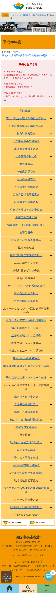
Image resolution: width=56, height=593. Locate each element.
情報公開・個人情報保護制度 (16, 566)
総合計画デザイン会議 (26, 270)
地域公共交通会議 (26, 217)
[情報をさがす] (28, 588)
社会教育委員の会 (26, 156)
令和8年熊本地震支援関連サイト (19, 87)
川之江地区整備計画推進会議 (26, 126)
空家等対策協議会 (26, 427)
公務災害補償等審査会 (26, 194)
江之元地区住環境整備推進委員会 (26, 118)
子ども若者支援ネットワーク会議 (26, 377)
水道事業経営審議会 (26, 148)
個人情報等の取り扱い (37, 570)
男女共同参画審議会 (26, 301)
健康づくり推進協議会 (26, 358)
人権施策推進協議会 (26, 186)
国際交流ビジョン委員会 (26, 343)
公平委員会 (26, 232)
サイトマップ (15, 570)
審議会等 (26, 15)
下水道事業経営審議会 (26, 514)
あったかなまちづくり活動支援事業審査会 (26, 310)
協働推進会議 (26, 247)
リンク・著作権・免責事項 (26, 561)
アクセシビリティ (43, 566)
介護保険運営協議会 (26, 404)
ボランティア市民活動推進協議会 (26, 320)
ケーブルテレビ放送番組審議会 (26, 285)
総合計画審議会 (26, 278)
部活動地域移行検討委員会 (26, 507)
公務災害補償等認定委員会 (26, 209)
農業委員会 (26, 434)
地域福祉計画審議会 (26, 480)
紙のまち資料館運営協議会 (26, 419)
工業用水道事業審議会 (26, 141)
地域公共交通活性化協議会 (26, 442)
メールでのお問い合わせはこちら (28, 555)
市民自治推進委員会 (26, 293)
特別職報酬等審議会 (26, 202)
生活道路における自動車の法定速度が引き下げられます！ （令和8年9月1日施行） (28, 76)
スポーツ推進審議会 (26, 499)
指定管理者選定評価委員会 (26, 255)
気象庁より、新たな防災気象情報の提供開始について (28, 98)
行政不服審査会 (38, 15)
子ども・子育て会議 (26, 457)
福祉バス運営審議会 (26, 412)
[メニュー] (46, 588)
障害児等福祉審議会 (26, 396)
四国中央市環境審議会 (26, 465)
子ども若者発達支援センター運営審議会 (26, 387)
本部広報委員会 (26, 171)
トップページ (15, 15)
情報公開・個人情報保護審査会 (26, 224)
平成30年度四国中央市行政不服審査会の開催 (24, 55)
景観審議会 (26, 110)
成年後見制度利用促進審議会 (26, 472)
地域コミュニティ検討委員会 (26, 350)
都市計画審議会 (26, 133)
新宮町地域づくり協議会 (26, 327)
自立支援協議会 (26, 450)
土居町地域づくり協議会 (26, 335)
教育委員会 (26, 164)
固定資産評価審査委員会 (26, 240)
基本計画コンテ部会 (26, 263)
